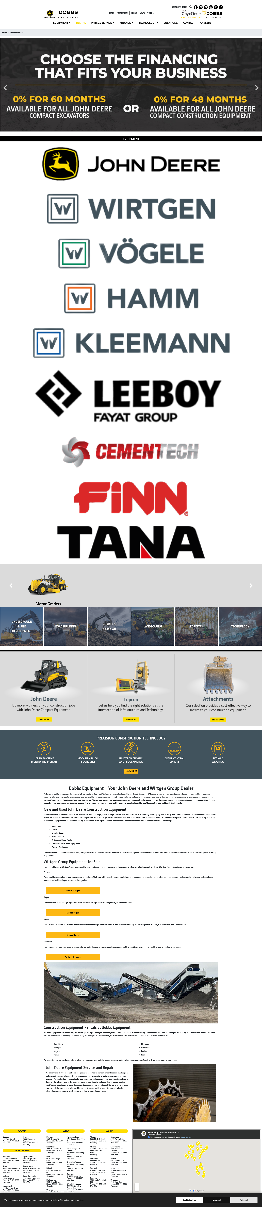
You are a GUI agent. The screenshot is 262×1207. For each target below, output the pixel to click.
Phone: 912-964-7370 (119, 1174)
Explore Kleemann (73, 957)
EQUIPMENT (60, 23)
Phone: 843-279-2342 (11, 1170)
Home (4, 32)
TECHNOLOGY (147, 23)
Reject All (244, 1200)
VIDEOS (150, 13)
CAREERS (205, 23)
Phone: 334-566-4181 (31, 1143)
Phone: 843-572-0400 (11, 1180)
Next (257, 87)
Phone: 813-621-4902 (75, 1168)
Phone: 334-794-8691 (11, 1141)
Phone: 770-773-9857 (98, 1184)
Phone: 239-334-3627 (54, 1150)
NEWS (142, 13)
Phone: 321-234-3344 (54, 1184)
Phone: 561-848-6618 (75, 1190)
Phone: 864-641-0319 (31, 1160)
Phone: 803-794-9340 (31, 1180)
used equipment (16, 32)
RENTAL (81, 23)
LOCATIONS (171, 23)
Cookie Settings (189, 1200)
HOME (111, 13)
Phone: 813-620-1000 (75, 1156)
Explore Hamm (72, 935)
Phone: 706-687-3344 (119, 1141)
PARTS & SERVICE (101, 23)
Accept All (217, 1200)
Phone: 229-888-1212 (98, 1141)
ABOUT (134, 13)
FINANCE (125, 23)
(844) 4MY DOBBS (179, 7)
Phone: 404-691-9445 (97, 1151)
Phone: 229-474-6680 (119, 1184)
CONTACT (189, 23)
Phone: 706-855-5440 (119, 1152)
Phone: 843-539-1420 (31, 1170)
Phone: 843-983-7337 (11, 1160)
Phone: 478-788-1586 (119, 1162)
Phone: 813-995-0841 (54, 1162)
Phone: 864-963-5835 (11, 1190)
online (84, 1091)
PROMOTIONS (122, 13)
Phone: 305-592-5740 (54, 1174)
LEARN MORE (131, 771)
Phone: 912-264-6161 (98, 1172)
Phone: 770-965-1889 (98, 1162)
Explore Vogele (72, 912)
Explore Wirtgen (73, 890)
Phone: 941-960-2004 (75, 1178)
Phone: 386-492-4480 (54, 1141)
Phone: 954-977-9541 (75, 1143)
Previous (5, 87)
